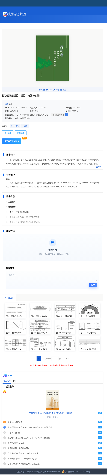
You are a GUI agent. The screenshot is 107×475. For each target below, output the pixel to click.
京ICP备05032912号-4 (52, 471)
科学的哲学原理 (58, 115)
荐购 (24, 138)
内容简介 (12, 202)
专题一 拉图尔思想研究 (19, 212)
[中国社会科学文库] (27, 13)
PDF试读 (7, 132)
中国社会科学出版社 (23, 118)
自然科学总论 (22, 114)
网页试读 (20, 132)
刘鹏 (6, 103)
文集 (25, 126)
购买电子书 (11, 141)
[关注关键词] (11, 126)
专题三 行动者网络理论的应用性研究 (25, 221)
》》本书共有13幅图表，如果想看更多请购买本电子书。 (52, 365)
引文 (64, 89)
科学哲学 (16, 126)
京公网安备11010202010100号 (77, 471)
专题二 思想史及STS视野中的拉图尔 (24, 217)
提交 (93, 285)
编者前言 (12, 207)
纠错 (57, 89)
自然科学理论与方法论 (39, 114)
